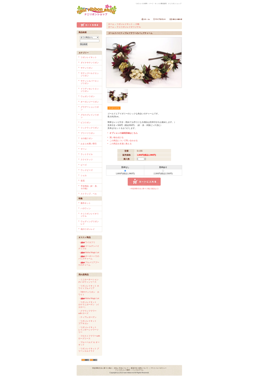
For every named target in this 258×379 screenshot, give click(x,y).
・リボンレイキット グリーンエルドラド (88, 349)
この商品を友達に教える (121, 143)
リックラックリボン (90, 128)
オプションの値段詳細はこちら (124, 133)
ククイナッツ (87, 159)
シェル (84, 175)
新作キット (86, 203)
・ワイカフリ (86, 242)
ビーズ (84, 165)
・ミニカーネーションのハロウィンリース (88, 280)
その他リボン (87, 138)
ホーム (111, 24)
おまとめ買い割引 (89, 143)
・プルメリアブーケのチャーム (88, 263)
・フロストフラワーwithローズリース (89, 337)
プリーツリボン (88, 133)
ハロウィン (86, 208)
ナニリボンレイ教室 (122, 370)
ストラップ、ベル (89, 194)
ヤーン (84, 149)
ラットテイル (87, 154)
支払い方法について (121, 368)
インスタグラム (138, 370)
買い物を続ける (117, 137)
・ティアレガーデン (87, 317)
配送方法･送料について (139, 368)
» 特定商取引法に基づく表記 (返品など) (144, 189)
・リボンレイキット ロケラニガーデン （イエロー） (88, 304)
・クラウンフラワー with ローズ (87, 312)
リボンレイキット (89, 57)
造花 (83, 180)
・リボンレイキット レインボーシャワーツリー (88, 329)
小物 (137, 24)
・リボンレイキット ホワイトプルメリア (88, 287)
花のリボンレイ (88, 229)
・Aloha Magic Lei (88, 252)
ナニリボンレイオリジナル (129, 27)
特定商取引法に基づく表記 (102, 368)
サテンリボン (87, 68)
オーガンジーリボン (90, 102)
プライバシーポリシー (158, 368)
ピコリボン (86, 122)
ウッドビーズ (87, 170)
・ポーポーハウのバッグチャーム (88, 257)
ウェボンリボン (88, 96)
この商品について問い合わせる (124, 140)
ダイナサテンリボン (90, 62)
